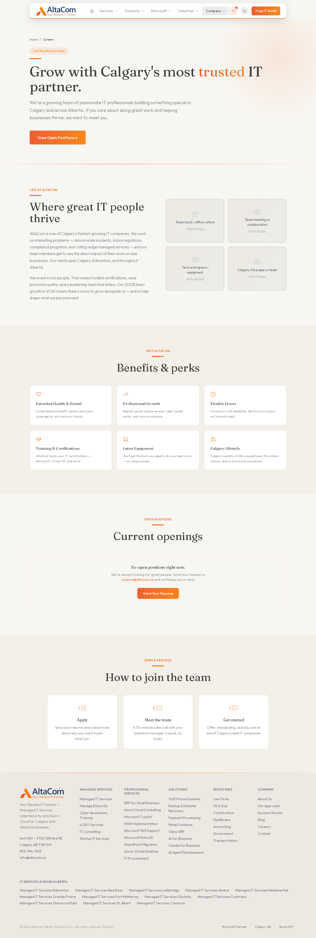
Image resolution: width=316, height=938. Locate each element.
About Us (265, 799)
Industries (186, 11)
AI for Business (180, 838)
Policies (108, 927)
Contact (264, 833)
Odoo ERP (176, 831)
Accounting (222, 826)
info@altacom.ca (33, 857)
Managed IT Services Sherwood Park (48, 903)
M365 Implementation (141, 823)
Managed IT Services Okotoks (168, 896)
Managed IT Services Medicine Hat (261, 890)
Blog (261, 820)
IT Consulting (90, 831)
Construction (223, 813)
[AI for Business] (233, 11)
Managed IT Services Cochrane (222, 896)
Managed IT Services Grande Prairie (48, 896)
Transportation (225, 840)
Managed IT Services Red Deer (99, 890)
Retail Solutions (181, 824)
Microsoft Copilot (138, 817)
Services (106, 11)
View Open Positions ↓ (58, 137)
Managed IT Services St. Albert (107, 903)
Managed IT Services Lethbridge (154, 890)
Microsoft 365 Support (142, 830)
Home (34, 39)
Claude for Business (184, 845)
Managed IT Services (96, 799)
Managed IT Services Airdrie (207, 890)
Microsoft (159, 11)
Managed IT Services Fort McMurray (110, 896)
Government (223, 833)
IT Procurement (136, 858)
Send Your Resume (158, 593)
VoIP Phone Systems (184, 799)
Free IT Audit (266, 11)
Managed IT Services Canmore (161, 903)
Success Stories (270, 813)
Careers (264, 826)
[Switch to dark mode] (245, 11)
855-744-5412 (30, 851)
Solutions (132, 11)
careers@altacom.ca (137, 579)
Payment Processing (184, 818)
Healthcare (222, 820)
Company (213, 11)
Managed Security (94, 806)
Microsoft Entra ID (138, 837)
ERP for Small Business (141, 803)
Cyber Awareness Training (93, 815)
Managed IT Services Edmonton (44, 890)
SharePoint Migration (141, 844)
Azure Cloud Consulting (142, 810)
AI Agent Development (186, 852)
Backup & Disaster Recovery (183, 808)
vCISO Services (91, 824)
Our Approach (269, 806)
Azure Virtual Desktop (141, 851)
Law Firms (221, 799)
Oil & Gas (220, 806)
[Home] (92, 11)
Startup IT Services (94, 838)
